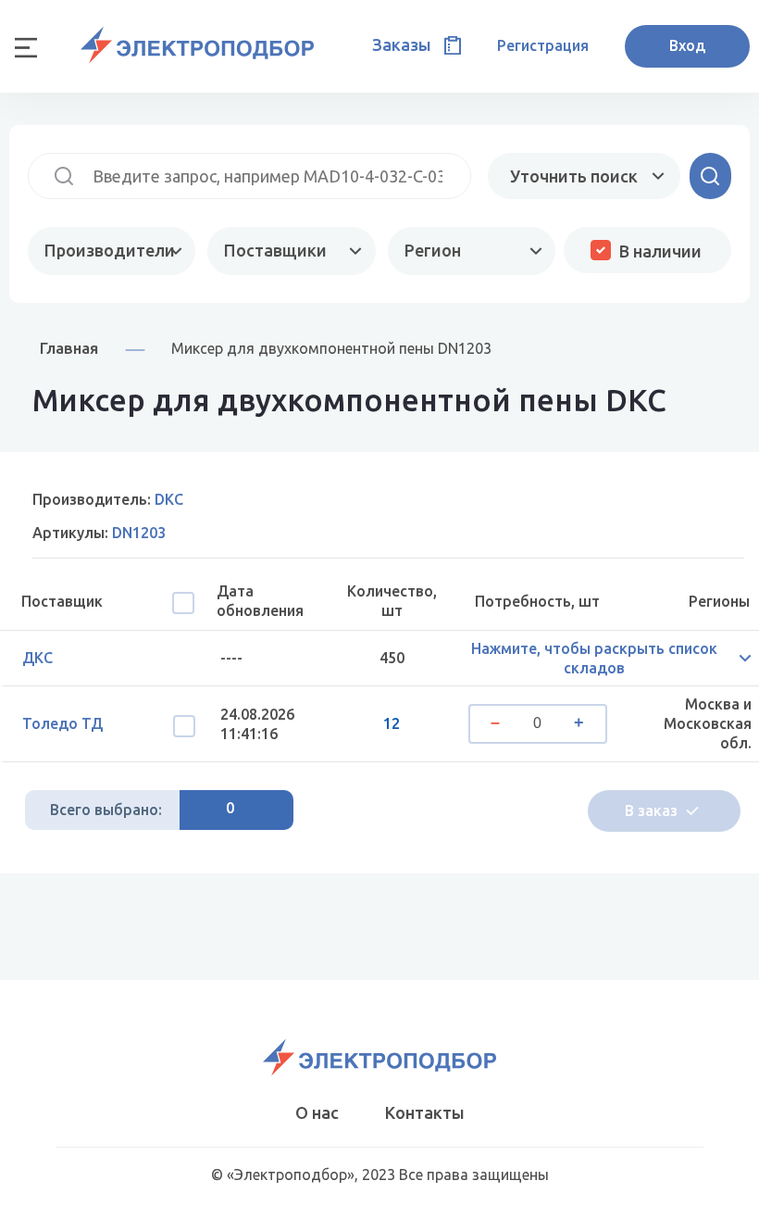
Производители (109, 250)
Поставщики (275, 250)
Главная (69, 348)
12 (391, 723)
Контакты (425, 1112)
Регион (432, 250)
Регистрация (543, 45)
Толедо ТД (62, 723)
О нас (317, 1112)
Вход (687, 45)
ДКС (37, 657)
